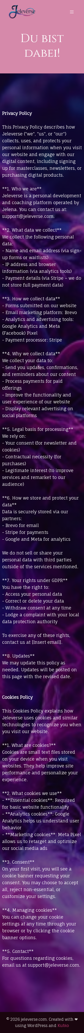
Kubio (63, 1025)
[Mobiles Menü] (71, 11)
